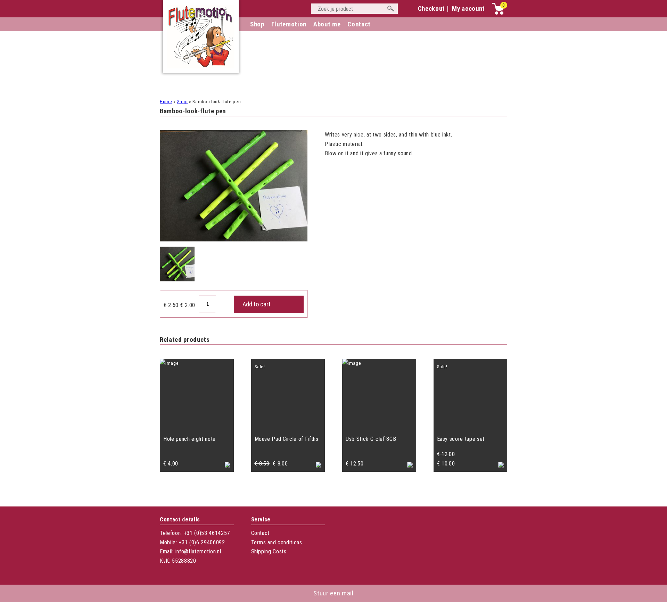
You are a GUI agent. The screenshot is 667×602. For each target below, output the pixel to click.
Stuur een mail (333, 593)
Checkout (431, 9)
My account (468, 9)
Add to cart (256, 304)
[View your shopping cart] (498, 13)
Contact (260, 533)
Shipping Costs (269, 551)
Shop (257, 24)
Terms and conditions (276, 542)
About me (326, 24)
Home (166, 101)
